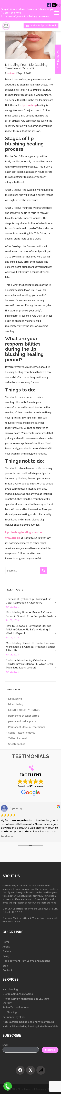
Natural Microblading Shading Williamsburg (28, 1022)
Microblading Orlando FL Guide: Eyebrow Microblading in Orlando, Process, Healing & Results (30, 647)
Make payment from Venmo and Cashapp (26, 961)
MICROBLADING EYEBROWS (24, 710)
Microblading (15, 704)
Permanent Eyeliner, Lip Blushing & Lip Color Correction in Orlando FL (28, 601)
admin (11, 73)
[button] (43, 570)
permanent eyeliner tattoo (23, 715)
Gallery (7, 951)
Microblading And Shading (18, 994)
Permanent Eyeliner (14, 1017)
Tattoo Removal (17, 738)
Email (5, 1044)
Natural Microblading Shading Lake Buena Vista (30, 1026)
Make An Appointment (43, 25)
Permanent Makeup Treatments (26, 727)
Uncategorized (16, 744)
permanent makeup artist (22, 721)
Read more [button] (7, 836)
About (6, 946)
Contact (7, 970)
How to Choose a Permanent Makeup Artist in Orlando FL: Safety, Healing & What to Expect (28, 629)
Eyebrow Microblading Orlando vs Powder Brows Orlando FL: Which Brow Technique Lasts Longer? (29, 664)
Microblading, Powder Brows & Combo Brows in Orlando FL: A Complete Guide (30, 614)
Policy (6, 956)
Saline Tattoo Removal (21, 732)
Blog (5, 965)
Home (6, 942)
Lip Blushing (15, 698)
